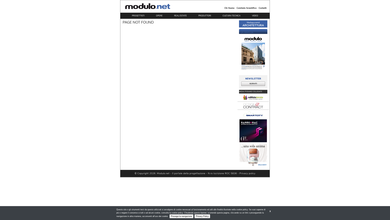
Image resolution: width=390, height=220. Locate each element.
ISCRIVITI (253, 83)
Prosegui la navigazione (181, 216)
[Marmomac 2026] (253, 130)
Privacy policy (247, 173)
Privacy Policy (202, 216)
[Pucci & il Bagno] (253, 155)
